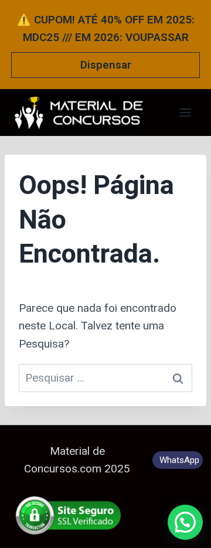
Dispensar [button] (105, 65)
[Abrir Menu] (185, 112)
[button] (185, 522)
